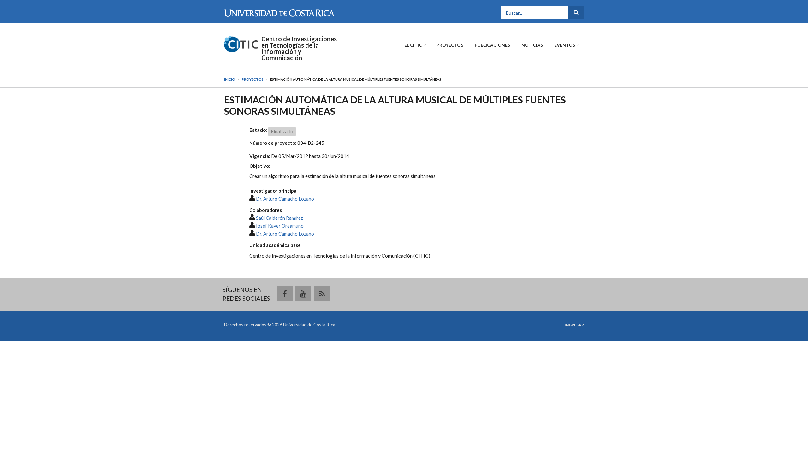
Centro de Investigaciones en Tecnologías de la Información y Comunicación (299, 48)
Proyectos (450, 45)
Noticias (532, 45)
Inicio (229, 79)
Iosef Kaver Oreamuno (280, 226)
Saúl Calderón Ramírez (279, 218)
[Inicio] (241, 43)
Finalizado (282, 131)
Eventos (564, 45)
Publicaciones (492, 45)
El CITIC (413, 45)
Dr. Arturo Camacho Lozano (285, 198)
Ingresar (574, 325)
